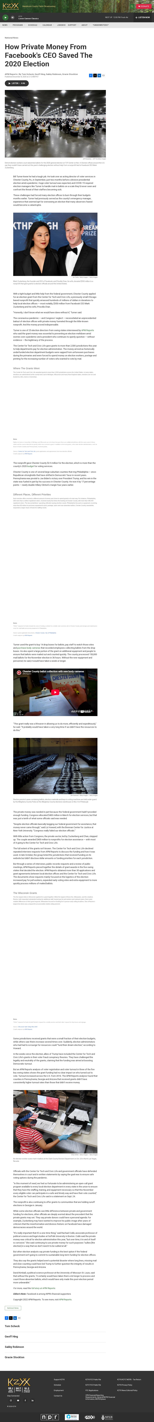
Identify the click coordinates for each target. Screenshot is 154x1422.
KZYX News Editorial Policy (127, 1390)
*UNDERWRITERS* (101, 25)
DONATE (145, 6)
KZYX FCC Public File (93, 1380)
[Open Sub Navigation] (9, 25)
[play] (5, 17)
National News (11, 38)
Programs (18, 25)
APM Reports (87, 330)
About (85, 25)
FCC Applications (92, 1390)
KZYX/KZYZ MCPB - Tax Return (129, 1380)
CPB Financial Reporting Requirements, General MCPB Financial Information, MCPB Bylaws (100, 1397)
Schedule (32, 25)
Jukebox (61, 25)
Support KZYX (59, 1380)
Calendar (47, 25)
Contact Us (58, 1396)
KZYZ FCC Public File (93, 1385)
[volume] (13, 17)
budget (30, 466)
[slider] (16, 17)
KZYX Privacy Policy (124, 1385)
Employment (59, 1390)
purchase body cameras (28, 648)
